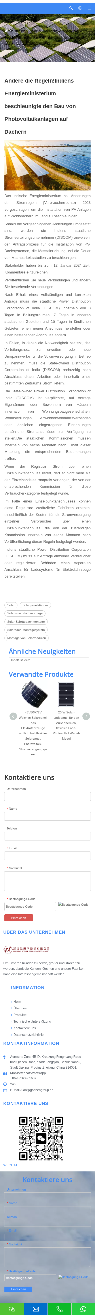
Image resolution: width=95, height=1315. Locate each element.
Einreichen (18, 918)
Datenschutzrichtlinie (28, 1034)
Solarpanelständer (35, 605)
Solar (11, 605)
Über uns (20, 1008)
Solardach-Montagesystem (26, 630)
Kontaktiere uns (24, 1028)
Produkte (20, 1015)
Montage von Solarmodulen (26, 638)
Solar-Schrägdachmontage (26, 621)
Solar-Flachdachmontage (25, 613)
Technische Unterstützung (32, 1021)
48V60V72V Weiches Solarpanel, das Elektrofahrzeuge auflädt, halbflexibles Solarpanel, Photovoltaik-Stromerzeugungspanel (33, 733)
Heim (17, 1001)
